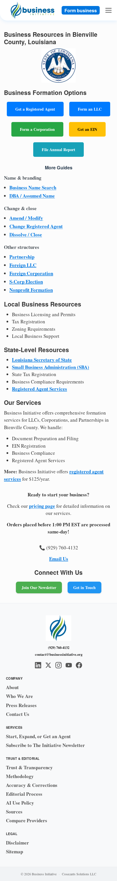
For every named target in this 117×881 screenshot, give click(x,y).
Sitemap (14, 851)
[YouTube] (69, 665)
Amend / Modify (26, 218)
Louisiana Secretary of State (42, 359)
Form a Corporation (37, 129)
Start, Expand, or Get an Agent (38, 736)
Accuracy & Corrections (31, 785)
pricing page (42, 505)
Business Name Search (32, 187)
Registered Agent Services (39, 388)
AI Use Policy (20, 802)
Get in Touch (84, 587)
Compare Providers (26, 820)
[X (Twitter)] (48, 665)
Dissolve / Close (25, 234)
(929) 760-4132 (58, 647)
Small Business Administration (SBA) (50, 367)
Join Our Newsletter (39, 587)
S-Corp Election (26, 281)
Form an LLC (90, 109)
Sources (14, 811)
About (12, 687)
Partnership (21, 256)
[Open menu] (108, 10)
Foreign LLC (22, 265)
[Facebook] (79, 665)
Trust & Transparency (29, 767)
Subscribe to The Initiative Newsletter (45, 745)
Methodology (20, 776)
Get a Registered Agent (35, 109)
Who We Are (19, 696)
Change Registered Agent (36, 226)
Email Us (58, 558)
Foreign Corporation (31, 273)
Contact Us (17, 714)
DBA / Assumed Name (32, 195)
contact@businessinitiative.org (58, 654)
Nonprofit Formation (31, 289)
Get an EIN (87, 129)
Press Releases (21, 705)
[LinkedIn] (38, 665)
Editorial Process (24, 793)
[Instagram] (58, 665)
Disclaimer (17, 842)
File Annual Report (58, 150)
